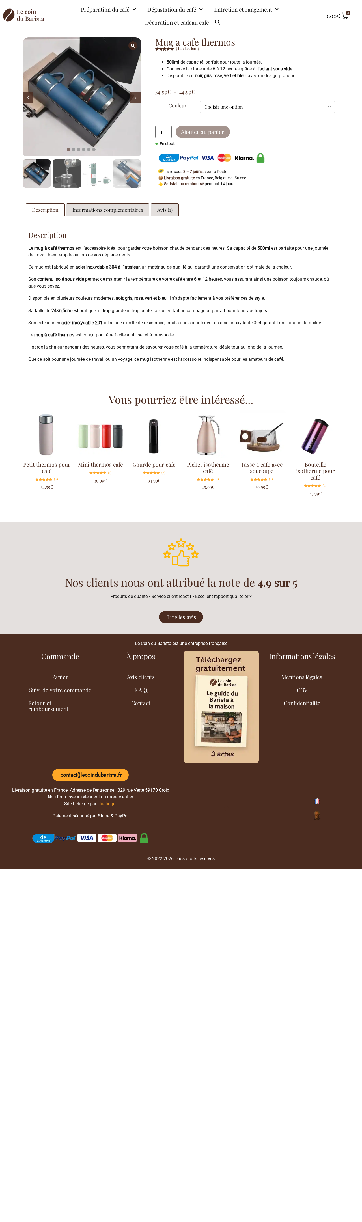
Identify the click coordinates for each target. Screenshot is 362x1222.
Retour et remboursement (48, 705)
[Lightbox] (132, 45)
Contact (140, 703)
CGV (302, 690)
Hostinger (107, 803)
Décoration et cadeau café (177, 22)
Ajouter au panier (202, 131)
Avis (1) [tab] (165, 209)
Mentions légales (301, 677)
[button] (135, 97)
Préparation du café (105, 9)
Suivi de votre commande (60, 690)
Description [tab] (45, 209)
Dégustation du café (171, 9)
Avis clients (141, 677)
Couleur (178, 105)
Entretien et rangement (243, 9)
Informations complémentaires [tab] (107, 209)
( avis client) (187, 48)
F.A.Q (140, 690)
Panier (60, 677)
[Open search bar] (217, 20)
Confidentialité (302, 703)
